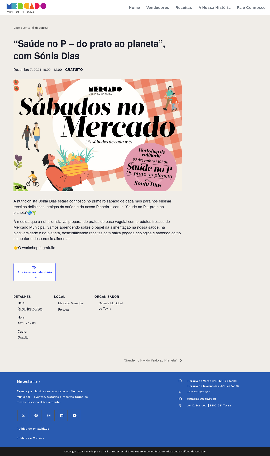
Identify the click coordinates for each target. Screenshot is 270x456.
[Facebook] (36, 415)
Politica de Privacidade (33, 428)
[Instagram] (49, 415)
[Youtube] (74, 415)
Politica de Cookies (30, 438)
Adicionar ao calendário (35, 272)
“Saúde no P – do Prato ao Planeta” (151, 360)
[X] (23, 415)
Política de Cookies (193, 451)
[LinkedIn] (62, 415)
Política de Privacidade (165, 451)
